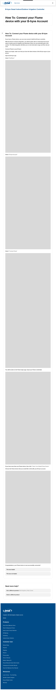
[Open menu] (52, 3)
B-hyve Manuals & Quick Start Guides (11, 662)
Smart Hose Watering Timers (9, 625)
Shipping (5, 650)
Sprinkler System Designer (8, 677)
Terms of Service (6, 657)
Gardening (5, 635)
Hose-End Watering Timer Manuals (10, 667)
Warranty (5, 682)
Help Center (17, 3)
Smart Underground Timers (9, 627)
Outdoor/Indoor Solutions (8, 638)
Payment (5, 647)
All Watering (5, 633)
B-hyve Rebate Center (8, 680)
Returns (4, 652)
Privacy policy (6, 655)
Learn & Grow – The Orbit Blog (9, 675)
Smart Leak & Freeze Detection (10, 630)
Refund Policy (6, 645)
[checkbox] (28, 569)
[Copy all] (2, 33)
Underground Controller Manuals (10, 665)
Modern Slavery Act (7, 660)
